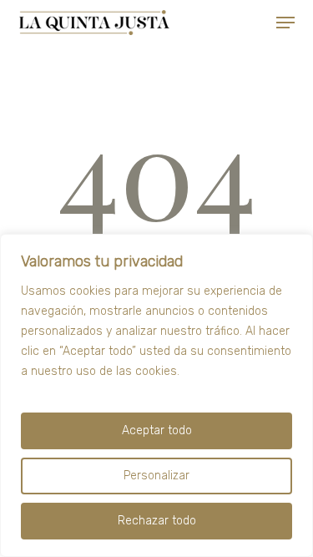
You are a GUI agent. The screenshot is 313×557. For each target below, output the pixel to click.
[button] (285, 22)
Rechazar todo (157, 521)
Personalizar (156, 475)
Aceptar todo (157, 430)
